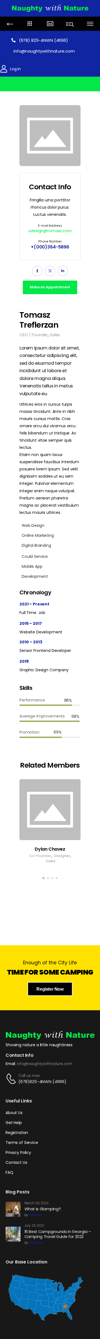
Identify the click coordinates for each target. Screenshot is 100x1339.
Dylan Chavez (50, 849)
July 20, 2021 (34, 1226)
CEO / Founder (33, 335)
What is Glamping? (42, 1209)
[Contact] (12, 1078)
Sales (55, 335)
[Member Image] (50, 809)
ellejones (35, 1215)
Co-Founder (40, 855)
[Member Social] (37, 271)
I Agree (50, 1325)
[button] (97, 1300)
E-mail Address (50, 226)
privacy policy (49, 1314)
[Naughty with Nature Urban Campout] (50, 8)
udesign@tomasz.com (49, 231)
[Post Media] (50, 135)
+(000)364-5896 (50, 247)
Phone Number (50, 241)
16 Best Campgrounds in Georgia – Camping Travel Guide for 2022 (57, 1234)
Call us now (29, 1075)
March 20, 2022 (36, 1203)
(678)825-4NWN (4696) (42, 1081)
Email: (11, 1063)
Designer (62, 855)
